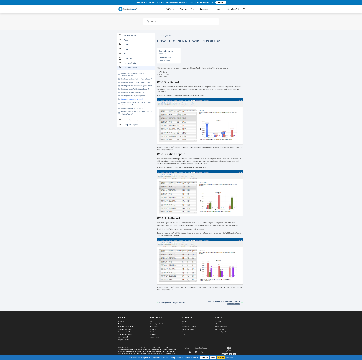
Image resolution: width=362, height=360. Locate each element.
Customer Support (220, 332)
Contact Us (185, 332)
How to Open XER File (157, 324)
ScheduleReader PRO (124, 329)
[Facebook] (230, 354)
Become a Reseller (188, 329)
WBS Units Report (164, 60)
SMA (183, 334)
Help (158, 36)
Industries (153, 329)
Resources (204, 9)
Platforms (170, 9)
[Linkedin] (223, 354)
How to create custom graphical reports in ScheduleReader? (224, 302)
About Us (185, 321)
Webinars (153, 334)
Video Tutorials (219, 329)
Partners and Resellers (189, 326)
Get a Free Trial (233, 9)
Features (183, 9)
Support (218, 9)
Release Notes (154, 337)
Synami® (145, 349)
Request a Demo (123, 340)
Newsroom (185, 324)
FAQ (216, 324)
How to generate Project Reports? (172, 303)
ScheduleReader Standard (126, 326)
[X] (234, 354)
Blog (151, 321)
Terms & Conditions (165, 353)
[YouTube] (226, 354)
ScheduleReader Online (125, 334)
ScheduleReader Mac (124, 332)
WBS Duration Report (165, 57)
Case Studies (154, 326)
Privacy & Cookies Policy (152, 353)
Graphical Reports (169, 36)
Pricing (193, 9)
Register (220, 2)
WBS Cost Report (164, 54)
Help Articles (218, 321)
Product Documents (221, 326)
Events (152, 332)
